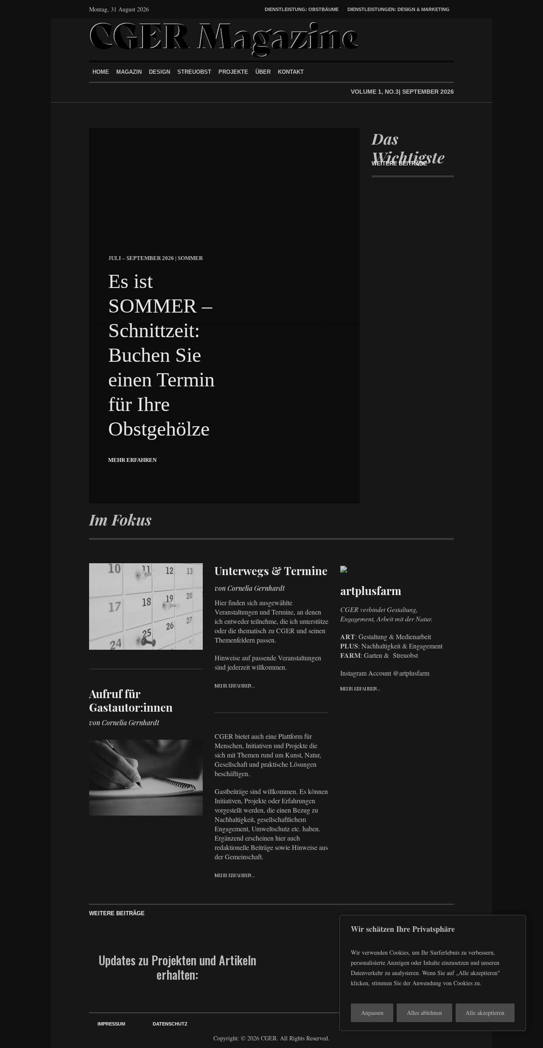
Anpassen (372, 1013)
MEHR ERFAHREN (132, 460)
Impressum (111, 1023)
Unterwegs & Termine (271, 570)
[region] (432, 973)
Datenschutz (170, 1023)
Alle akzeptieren (484, 1013)
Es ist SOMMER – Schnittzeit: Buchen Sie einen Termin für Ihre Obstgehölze (161, 355)
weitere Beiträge (399, 163)
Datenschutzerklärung (307, 982)
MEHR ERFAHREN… (235, 685)
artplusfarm (370, 590)
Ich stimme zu (307, 977)
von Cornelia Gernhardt (124, 722)
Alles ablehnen (424, 1013)
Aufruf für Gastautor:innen (131, 700)
